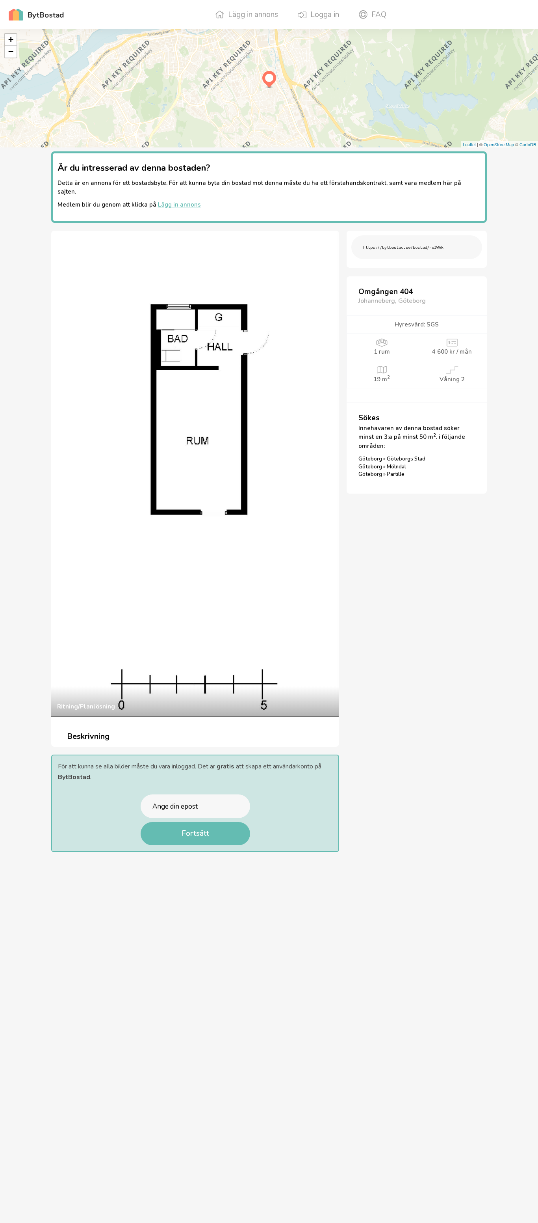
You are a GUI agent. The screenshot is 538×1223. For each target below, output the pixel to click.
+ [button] (10, 40)
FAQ (378, 14)
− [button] (10, 51)
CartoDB (527, 144)
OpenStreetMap (499, 144)
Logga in (324, 14)
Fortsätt (195, 833)
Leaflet (469, 144)
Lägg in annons (253, 14)
